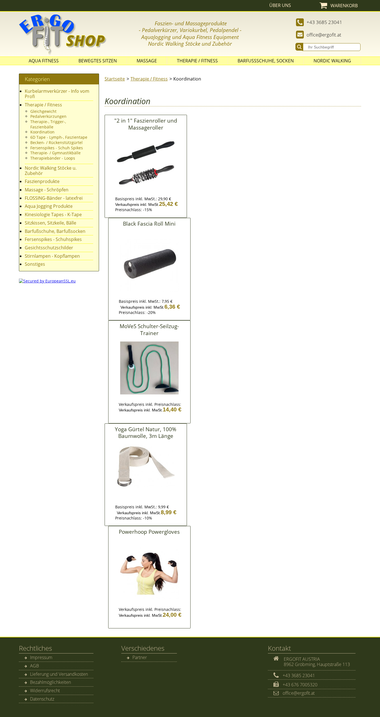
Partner (139, 657)
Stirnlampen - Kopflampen (52, 256)
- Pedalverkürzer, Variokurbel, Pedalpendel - (190, 29)
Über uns (280, 5)
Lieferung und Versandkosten (59, 674)
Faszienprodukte (42, 181)
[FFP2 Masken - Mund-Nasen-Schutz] (154, 23)
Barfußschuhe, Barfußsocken (55, 231)
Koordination (42, 132)
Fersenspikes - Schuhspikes (53, 239)
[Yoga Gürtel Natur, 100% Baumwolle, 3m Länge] (146, 488)
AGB (34, 666)
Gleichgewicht (43, 111)
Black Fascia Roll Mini (149, 223)
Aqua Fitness (44, 61)
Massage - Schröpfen (46, 190)
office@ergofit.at (324, 34)
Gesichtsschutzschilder (49, 248)
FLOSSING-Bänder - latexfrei (54, 198)
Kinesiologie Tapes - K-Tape (53, 214)
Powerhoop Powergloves (149, 531)
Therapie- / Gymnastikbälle (55, 152)
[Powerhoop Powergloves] (149, 600)
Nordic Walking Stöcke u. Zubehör (51, 170)
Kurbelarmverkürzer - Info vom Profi (57, 93)
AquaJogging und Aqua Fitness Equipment (190, 36)
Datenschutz (42, 699)
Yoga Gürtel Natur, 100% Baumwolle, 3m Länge (145, 432)
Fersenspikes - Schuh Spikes (56, 147)
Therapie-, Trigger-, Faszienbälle (48, 124)
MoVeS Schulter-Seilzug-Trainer (149, 329)
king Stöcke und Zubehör (203, 43)
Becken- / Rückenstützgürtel (56, 142)
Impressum (41, 657)
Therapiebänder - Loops (52, 158)
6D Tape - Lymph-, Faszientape (58, 137)
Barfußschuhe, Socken (266, 61)
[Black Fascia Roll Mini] (149, 293)
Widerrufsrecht (45, 690)
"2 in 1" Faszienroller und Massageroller (145, 124)
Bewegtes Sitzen (97, 61)
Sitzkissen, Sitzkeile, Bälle (50, 223)
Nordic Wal (161, 43)
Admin (369, 5)
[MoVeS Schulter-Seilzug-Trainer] (149, 395)
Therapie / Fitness (197, 61)
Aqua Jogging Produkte (49, 206)
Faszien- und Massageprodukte (191, 23)
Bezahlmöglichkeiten (50, 682)
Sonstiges (35, 264)
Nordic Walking (332, 61)
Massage (147, 61)
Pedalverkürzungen (48, 116)
